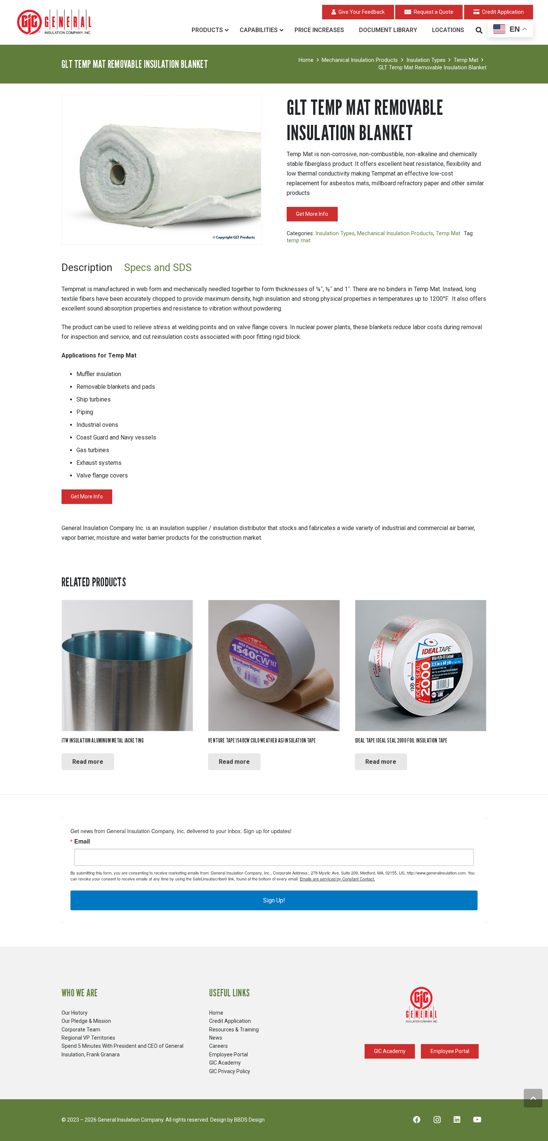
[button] (479, 30)
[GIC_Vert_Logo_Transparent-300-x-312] (421, 1005)
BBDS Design (249, 1120)
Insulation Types (425, 60)
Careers (218, 1046)
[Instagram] (437, 1119)
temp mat (299, 240)
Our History (75, 1013)
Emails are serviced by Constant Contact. (337, 879)
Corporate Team (81, 1030)
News (215, 1038)
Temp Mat (466, 60)
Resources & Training (234, 1030)
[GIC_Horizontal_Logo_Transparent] (55, 22)
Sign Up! (274, 900)
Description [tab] (87, 268)
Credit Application (230, 1021)
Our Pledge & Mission (86, 1021)
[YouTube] (477, 1119)
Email (82, 841)
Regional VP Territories (88, 1038)
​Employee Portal (228, 1055)
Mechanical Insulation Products (360, 60)
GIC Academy (225, 1063)
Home (306, 60)
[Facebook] (416, 1119)
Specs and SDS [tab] (158, 268)
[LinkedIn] (457, 1119)
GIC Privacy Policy (229, 1071)
